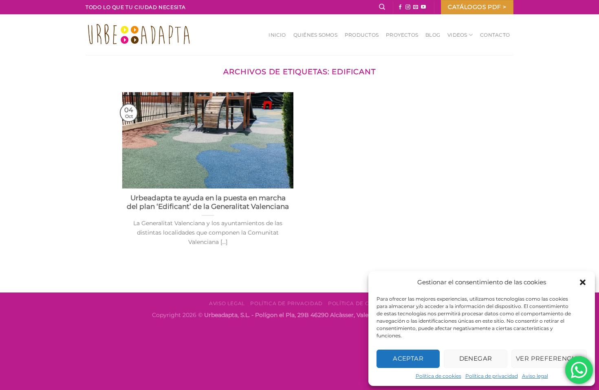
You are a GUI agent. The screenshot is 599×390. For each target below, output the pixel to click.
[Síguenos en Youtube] (423, 7)
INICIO (277, 35)
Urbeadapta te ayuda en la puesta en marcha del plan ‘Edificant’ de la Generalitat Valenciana (208, 202)
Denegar (475, 358)
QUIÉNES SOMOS (315, 35)
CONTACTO (495, 35)
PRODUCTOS (362, 35)
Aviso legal (535, 376)
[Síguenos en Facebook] (400, 7)
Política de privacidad (491, 376)
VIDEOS (457, 35)
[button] (583, 282)
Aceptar (408, 358)
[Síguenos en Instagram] (407, 7)
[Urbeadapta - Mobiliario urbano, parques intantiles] (139, 34)
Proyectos (402, 35)
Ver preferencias (549, 358)
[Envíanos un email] (415, 7)
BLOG (432, 35)
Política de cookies (438, 376)
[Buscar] (382, 7)
